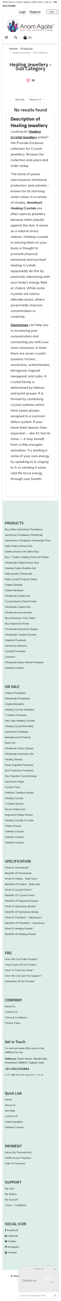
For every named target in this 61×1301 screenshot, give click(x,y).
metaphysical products (18, 737)
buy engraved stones (17, 623)
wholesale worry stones (19, 748)
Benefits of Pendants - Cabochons (25, 923)
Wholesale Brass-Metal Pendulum (24, 662)
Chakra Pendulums (15, 692)
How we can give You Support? (23, 975)
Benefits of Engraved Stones (21, 900)
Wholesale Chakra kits (18, 606)
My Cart (9, 1188)
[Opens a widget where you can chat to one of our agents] (39, 1282)
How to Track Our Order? (19, 970)
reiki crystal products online (21, 579)
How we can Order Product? (21, 959)
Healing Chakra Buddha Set (20, 568)
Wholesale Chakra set (17, 595)
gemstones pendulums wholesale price (27, 540)
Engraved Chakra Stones (19, 814)
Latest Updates (14, 1121)
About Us (10, 1006)
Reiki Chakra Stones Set (18, 546)
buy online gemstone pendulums (23, 529)
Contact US (11, 1116)
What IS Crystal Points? (18, 889)
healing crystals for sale (19, 820)
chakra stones (13, 825)
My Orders (11, 1194)
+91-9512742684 (17, 1069)
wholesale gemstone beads (21, 629)
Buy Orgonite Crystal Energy (21, 776)
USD (52, 11)
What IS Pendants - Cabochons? (23, 917)
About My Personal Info (18, 1152)
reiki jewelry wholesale (18, 573)
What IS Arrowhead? (17, 867)
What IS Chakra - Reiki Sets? (21, 878)
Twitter (11, 1241)
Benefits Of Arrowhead (18, 873)
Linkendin (12, 1235)
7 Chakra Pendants (16, 715)
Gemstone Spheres (16, 645)
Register (35, 11)
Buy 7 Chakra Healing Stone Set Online (27, 557)
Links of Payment (15, 1163)
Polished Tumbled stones (19, 792)
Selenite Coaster (14, 667)
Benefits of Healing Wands (20, 934)
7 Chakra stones (14, 803)
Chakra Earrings (13, 584)
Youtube (12, 1252)
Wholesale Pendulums (17, 698)
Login (22, 11)
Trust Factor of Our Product (20, 964)
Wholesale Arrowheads (18, 612)
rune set (10, 742)
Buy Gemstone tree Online (20, 618)
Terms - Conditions (15, 1205)
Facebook (12, 1230)
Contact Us (11, 1011)
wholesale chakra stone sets (22, 562)
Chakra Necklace (14, 590)
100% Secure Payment (18, 1157)
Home (13, 49)
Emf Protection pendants (19, 770)
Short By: (20, 99)
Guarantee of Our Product (19, 981)
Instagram (13, 1246)
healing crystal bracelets (19, 726)
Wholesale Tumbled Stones (20, 634)
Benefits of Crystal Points (20, 895)
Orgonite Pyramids (15, 640)
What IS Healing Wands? (19, 928)
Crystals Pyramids (15, 651)
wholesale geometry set (19, 753)
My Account (11, 1199)
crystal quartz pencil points (21, 601)
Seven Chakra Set (15, 809)
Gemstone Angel (14, 781)
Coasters (10, 656)
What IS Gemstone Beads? (20, 906)
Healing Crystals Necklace (19, 709)
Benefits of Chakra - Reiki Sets (22, 884)
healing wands (13, 759)
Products (27, 49)
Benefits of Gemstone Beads (22, 911)
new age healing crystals (20, 720)
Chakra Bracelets (14, 704)
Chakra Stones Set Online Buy (22, 551)
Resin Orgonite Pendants (19, 764)
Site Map (10, 1110)
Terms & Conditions (16, 1017)
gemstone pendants (16, 731)
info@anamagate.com (24, 1074)
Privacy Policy (12, 1023)
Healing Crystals (14, 798)
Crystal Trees (12, 787)
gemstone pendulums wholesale (24, 534)
